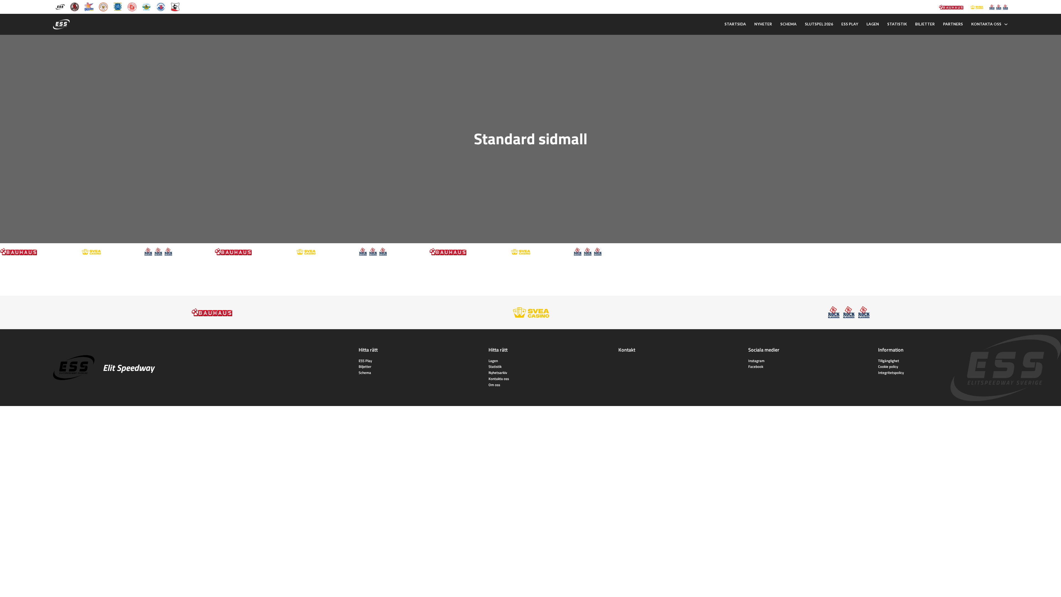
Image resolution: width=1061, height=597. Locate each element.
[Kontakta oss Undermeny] (1006, 24)
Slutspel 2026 (819, 24)
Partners (953, 24)
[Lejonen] (103, 6)
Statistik (897, 24)
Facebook (755, 366)
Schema (788, 24)
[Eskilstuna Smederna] (175, 6)
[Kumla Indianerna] (74, 6)
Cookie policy (888, 366)
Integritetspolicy (891, 372)
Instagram (756, 360)
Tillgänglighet (888, 360)
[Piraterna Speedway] (117, 6)
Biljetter (925, 24)
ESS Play (365, 360)
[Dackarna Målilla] (89, 6)
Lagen (872, 24)
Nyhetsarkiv (498, 372)
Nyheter (763, 24)
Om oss (494, 384)
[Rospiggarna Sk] (132, 6)
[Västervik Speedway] (146, 6)
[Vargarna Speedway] (160, 6)
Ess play (849, 24)
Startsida (735, 24)
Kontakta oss (986, 24)
